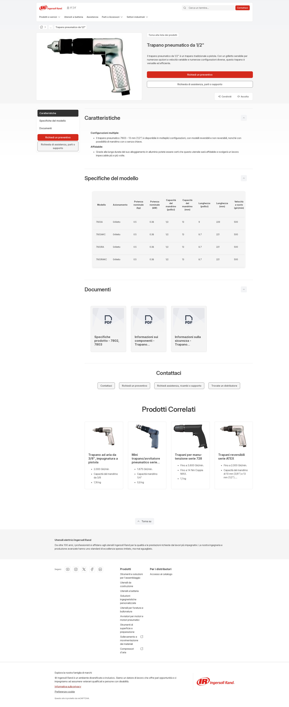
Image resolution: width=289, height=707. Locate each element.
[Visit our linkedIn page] (100, 569)
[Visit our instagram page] (76, 569)
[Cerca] (184, 8)
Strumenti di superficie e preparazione (127, 628)
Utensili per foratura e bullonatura (131, 609)
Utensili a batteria (129, 590)
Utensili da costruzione (126, 584)
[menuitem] (50, 17)
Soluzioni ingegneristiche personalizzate (128, 599)
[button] (169, 118)
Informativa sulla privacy (68, 686)
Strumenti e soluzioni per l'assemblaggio (131, 576)
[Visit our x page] (84, 569)
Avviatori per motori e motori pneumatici (131, 618)
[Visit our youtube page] (68, 569)
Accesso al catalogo (161, 574)
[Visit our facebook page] (92, 569)
